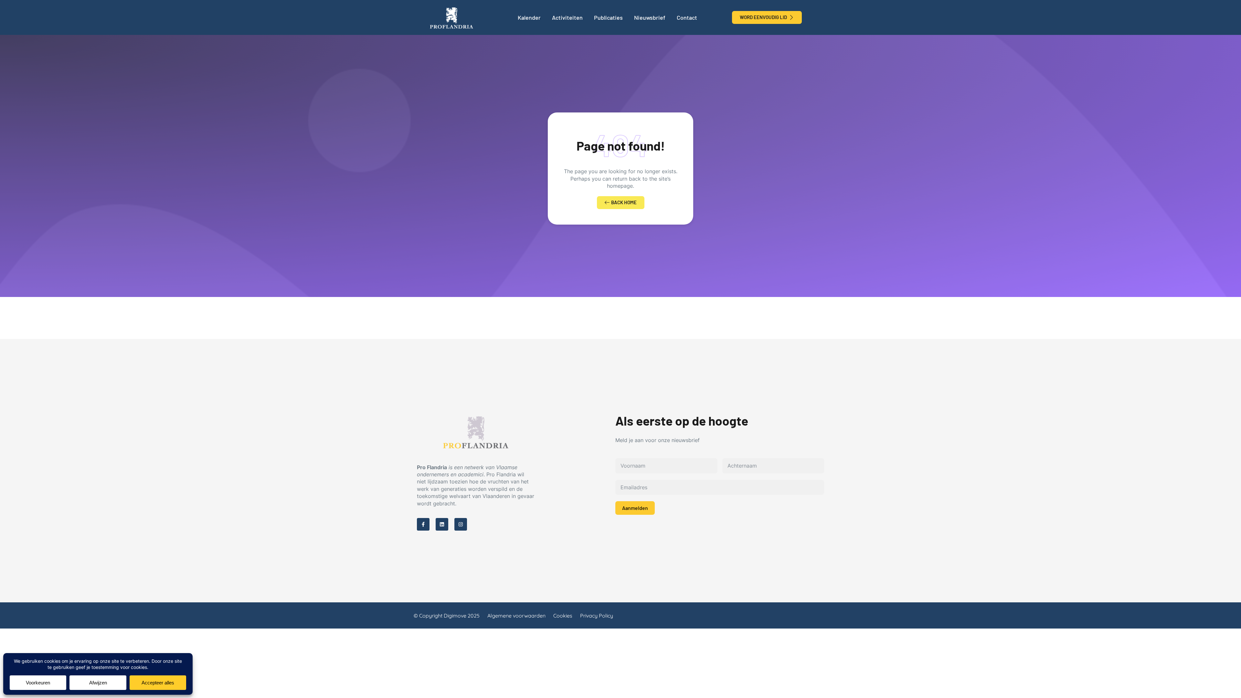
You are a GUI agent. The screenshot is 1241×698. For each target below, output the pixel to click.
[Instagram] (460, 524)
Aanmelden (635, 508)
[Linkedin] (442, 524)
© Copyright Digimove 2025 (447, 615)
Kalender (529, 17)
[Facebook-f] (423, 524)
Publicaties (608, 17)
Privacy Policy (596, 615)
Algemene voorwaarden (516, 615)
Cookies (562, 615)
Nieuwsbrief (649, 17)
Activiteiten (567, 17)
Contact (687, 17)
